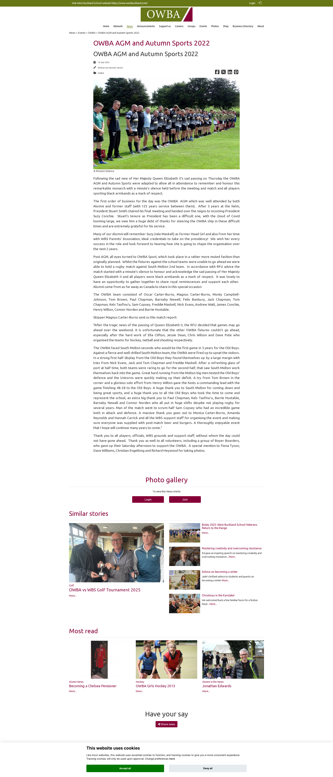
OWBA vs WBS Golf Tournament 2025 (104, 590)
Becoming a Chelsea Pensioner (93, 686)
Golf (71, 585)
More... (72, 595)
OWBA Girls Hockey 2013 (155, 686)
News (72, 32)
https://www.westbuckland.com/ (130, 3)
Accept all (125, 768)
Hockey (140, 681)
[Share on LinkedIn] (230, 73)
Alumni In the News (213, 681)
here (172, 758)
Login (252, 3)
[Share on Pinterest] (236, 73)
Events (82, 32)
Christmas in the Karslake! (218, 595)
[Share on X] (223, 73)
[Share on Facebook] (217, 73)
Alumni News (76, 681)
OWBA (92, 32)
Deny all (207, 768)
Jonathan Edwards (216, 686)
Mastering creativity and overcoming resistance (232, 548)
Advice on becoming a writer (220, 571)
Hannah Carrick (115, 68)
